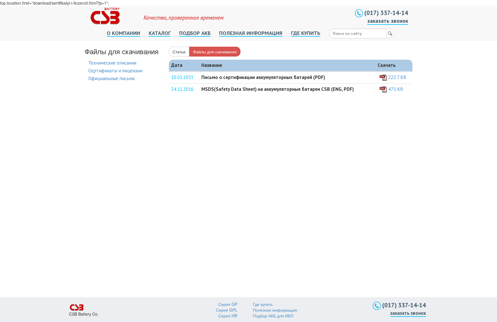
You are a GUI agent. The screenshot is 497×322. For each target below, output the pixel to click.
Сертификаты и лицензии (115, 70)
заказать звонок (387, 20)
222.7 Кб (397, 77)
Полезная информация (275, 310)
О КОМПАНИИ (123, 32)
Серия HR (227, 316)
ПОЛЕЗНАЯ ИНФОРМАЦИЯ (250, 32)
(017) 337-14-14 (385, 13)
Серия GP (227, 304)
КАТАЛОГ (160, 32)
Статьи (179, 51)
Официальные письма (111, 78)
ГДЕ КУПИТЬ (305, 32)
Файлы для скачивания (215, 51)
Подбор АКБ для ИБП (273, 316)
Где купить (263, 304)
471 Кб (395, 89)
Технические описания (112, 63)
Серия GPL (226, 310)
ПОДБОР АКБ (195, 32)
